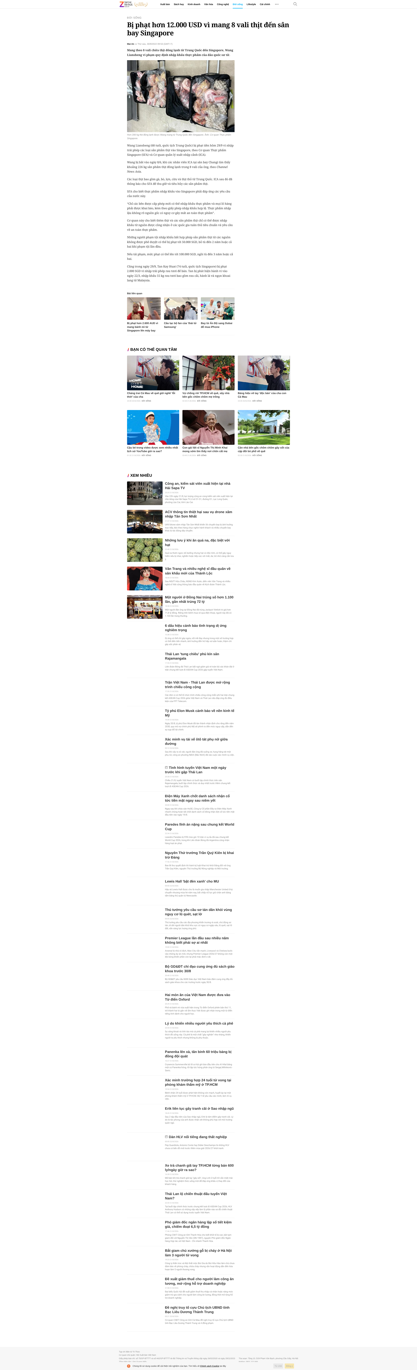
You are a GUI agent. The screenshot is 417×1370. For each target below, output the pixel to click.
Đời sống (238, 4)
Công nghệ (223, 4)
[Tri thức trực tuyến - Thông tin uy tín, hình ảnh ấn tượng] (133, 4)
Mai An (130, 44)
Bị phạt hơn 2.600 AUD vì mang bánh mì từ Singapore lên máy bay (142, 327)
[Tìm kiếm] (295, 4)
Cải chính (265, 4)
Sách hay (179, 4)
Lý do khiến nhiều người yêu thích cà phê (199, 1023)
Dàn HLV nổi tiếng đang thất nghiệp (198, 1137)
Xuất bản (165, 4)
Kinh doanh (194, 4)
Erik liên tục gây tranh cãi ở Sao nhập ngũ (199, 1109)
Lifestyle (251, 4)
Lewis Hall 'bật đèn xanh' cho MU (192, 881)
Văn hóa (208, 4)
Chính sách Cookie (209, 1366)
